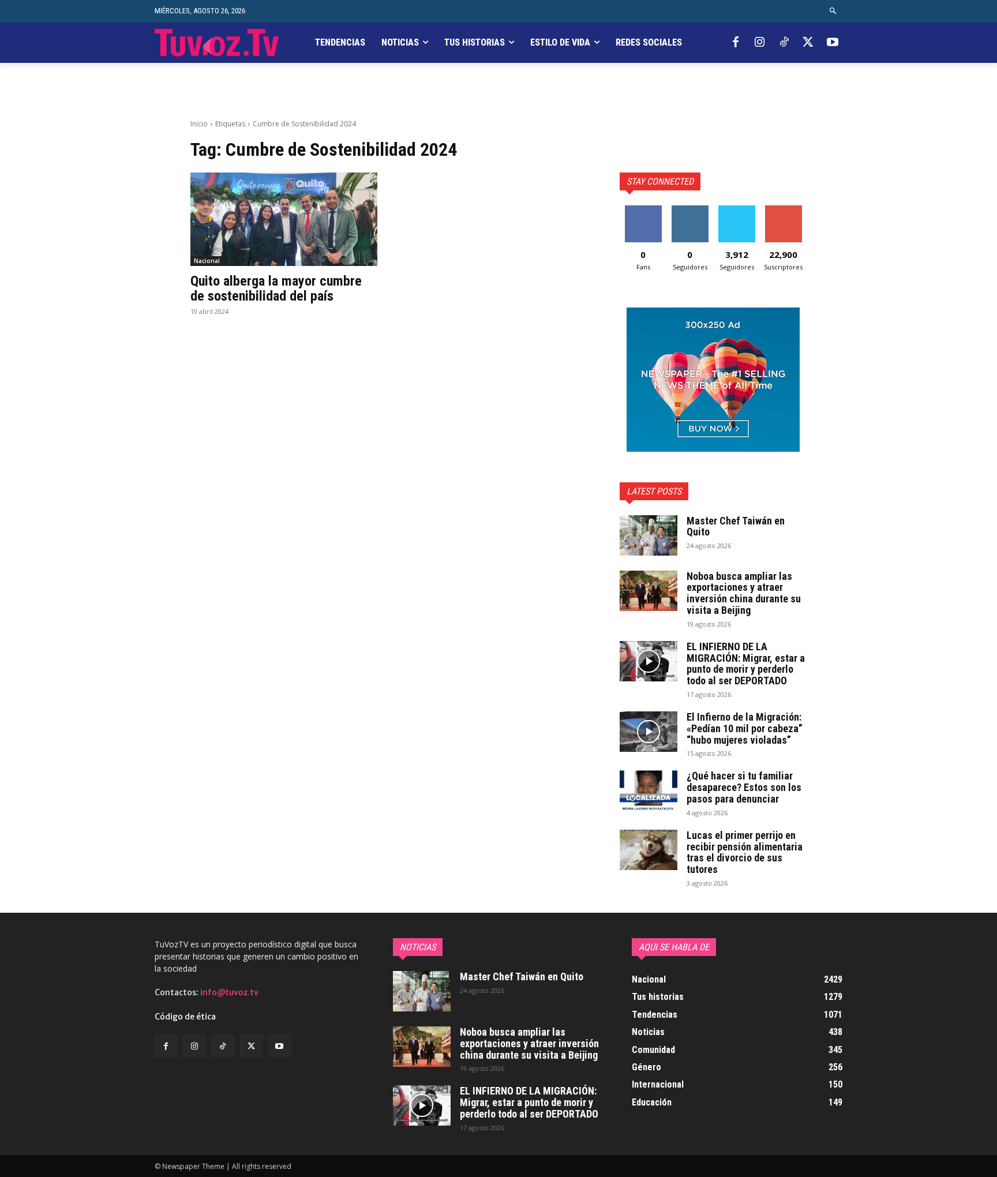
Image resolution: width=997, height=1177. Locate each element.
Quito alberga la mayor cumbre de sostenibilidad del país (276, 288)
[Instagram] (760, 43)
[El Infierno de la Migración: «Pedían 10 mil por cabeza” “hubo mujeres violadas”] (648, 731)
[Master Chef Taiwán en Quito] (648, 535)
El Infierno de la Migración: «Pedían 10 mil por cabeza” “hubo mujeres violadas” (745, 728)
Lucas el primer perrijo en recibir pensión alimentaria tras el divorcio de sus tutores (745, 852)
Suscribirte (783, 209)
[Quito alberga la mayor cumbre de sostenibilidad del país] (283, 219)
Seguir (689, 209)
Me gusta (643, 209)
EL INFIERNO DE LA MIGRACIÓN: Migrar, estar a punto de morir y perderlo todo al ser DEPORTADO (746, 663)
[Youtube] (832, 43)
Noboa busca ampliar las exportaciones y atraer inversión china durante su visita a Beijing (744, 593)
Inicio (199, 124)
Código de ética (185, 1016)
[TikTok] (784, 43)
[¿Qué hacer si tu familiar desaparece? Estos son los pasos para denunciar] (648, 790)
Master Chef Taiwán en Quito (736, 526)
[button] (833, 11)
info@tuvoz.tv (229, 992)
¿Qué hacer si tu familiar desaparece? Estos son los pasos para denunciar (744, 787)
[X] (808, 43)
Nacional (207, 261)
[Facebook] (735, 43)
